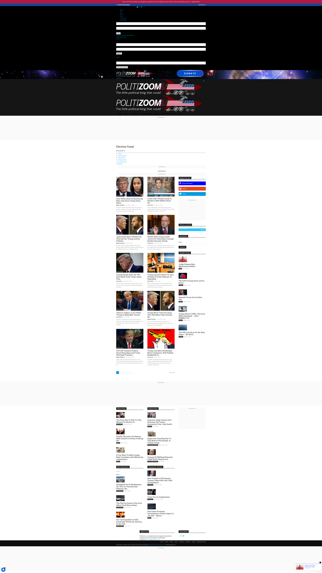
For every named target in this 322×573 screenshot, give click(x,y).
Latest (119, 153)
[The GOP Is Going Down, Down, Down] (192, 276)
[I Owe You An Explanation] (161, 492)
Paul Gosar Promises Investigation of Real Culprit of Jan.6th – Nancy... (160, 513)
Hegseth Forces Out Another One (190, 298)
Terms (118, 39)
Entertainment (120, 491)
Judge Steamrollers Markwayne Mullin (187, 265)
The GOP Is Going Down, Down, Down (192, 282)
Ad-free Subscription (124, 4)
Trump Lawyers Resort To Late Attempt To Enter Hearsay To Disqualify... (160, 277)
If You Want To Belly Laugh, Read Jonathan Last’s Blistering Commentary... (129, 457)
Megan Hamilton (120, 205)
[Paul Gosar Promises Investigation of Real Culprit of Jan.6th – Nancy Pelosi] (161, 506)
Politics (172, 114)
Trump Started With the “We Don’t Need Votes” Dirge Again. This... (129, 277)
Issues (180, 114)
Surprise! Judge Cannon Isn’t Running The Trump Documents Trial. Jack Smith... (160, 422)
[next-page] (131, 372)
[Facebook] (138, 7)
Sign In (122, 10)
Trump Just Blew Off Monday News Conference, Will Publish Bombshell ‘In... (160, 353)
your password (120, 31)
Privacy (166, 542)
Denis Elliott (150, 281)
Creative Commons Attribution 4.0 (157, 544)
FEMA (180, 268)
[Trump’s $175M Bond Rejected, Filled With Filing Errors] (161, 452)
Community (146, 114)
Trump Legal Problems (153, 445)
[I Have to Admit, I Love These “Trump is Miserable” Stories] (129, 301)
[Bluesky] (137, 7)
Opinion (164, 114)
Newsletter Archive (201, 542)
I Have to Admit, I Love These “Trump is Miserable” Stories (128, 314)
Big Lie (118, 442)
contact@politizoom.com (153, 539)
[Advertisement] (161, 130)
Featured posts (122, 155)
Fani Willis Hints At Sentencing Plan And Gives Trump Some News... (129, 201)
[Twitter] (140, 7)
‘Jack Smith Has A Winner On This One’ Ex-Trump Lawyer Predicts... (128, 239)
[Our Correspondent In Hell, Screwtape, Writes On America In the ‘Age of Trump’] (129, 515)
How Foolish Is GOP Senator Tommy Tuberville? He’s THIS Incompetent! (159, 480)
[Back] (144, 7)
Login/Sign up (202, 4)
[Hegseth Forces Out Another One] (192, 292)
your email (119, 47)
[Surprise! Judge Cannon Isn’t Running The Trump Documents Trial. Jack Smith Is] (161, 415)
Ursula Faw (150, 205)
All (118, 471)
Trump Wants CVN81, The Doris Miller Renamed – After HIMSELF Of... (192, 316)
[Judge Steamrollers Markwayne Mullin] (192, 259)
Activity (193, 542)
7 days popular (122, 160)
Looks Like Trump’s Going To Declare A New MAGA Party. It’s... (159, 200)
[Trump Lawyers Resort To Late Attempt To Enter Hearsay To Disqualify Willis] (161, 263)
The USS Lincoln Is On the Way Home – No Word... (192, 333)
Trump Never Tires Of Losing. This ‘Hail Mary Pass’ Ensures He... (159, 315)
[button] (204, 81)
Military (180, 301)
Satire (156, 114)
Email (180, 242)
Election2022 (119, 424)
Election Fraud (120, 195)
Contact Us (135, 114)
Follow (203, 229)
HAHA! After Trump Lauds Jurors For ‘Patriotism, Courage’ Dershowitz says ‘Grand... (160, 239)
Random (120, 164)
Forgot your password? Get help (125, 35)
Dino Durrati (119, 317)
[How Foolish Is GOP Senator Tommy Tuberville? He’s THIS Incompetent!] (161, 473)
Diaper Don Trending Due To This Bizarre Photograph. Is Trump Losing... (159, 440)
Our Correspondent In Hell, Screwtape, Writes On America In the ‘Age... (129, 521)
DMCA (171, 542)
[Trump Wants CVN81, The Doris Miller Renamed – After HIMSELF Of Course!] (192, 309)
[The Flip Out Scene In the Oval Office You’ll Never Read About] (129, 498)
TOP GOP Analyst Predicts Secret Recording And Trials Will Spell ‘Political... (128, 353)
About (126, 114)
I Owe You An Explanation (158, 497)
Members (188, 542)
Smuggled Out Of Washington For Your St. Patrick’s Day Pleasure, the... (128, 486)
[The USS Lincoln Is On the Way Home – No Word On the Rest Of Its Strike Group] (192, 327)
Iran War (181, 336)
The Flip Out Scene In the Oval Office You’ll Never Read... (129, 504)
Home (119, 114)
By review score (122, 162)
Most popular (121, 158)
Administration (120, 526)
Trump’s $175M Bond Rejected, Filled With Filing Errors (160, 458)
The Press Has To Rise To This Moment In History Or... (128, 421)
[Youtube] (141, 7)
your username (120, 26)
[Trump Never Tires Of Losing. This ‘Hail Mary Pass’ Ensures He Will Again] (161, 301)
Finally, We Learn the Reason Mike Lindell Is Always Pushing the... (129, 438)
